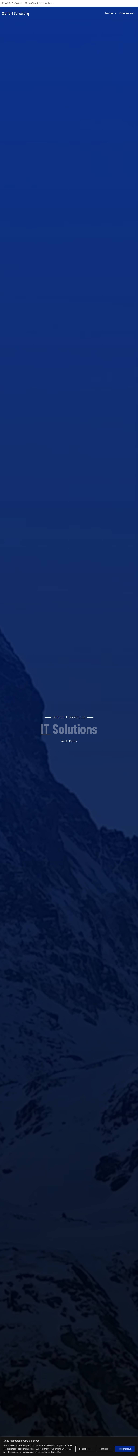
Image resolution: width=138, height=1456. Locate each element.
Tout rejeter (105, 1449)
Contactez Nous (127, 13)
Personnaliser (85, 1449)
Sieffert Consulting (15, 13)
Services (109, 13)
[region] (69, 1446)
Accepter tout (125, 1449)
